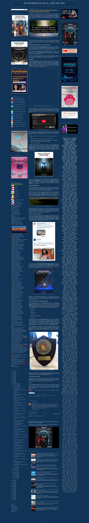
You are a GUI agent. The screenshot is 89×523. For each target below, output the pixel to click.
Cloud (64, 202)
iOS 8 (69, 482)
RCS (76, 406)
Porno (72, 328)
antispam (75, 253)
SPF (69, 265)
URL (65, 468)
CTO (71, 348)
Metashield (64, 257)
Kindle (72, 446)
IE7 (74, 306)
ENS (76, 260)
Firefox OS (72, 435)
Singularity (70, 386)
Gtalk (64, 379)
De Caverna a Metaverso (19, 257)
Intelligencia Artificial (67, 445)
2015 (13, 485)
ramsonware (75, 488)
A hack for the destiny (19, 305)
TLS (63, 314)
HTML (64, 244)
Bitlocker (75, 335)
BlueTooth (72, 207)
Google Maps (64, 320)
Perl (69, 353)
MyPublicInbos (65, 453)
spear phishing (65, 271)
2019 (13, 382)
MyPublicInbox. (70, 453)
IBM (70, 241)
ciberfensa (67, 414)
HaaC (69, 312)
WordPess (63, 473)
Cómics (64, 160)
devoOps (73, 415)
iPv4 (74, 201)
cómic (69, 235)
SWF (67, 462)
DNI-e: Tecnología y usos (19, 359)
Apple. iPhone (72, 426)
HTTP (76, 207)
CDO (34, 395)
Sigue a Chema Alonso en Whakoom (19, 106)
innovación (66, 170)
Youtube (64, 180)
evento (69, 284)
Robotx (74, 460)
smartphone (64, 221)
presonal (75, 487)
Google (66, 144)
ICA (74, 320)
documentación (65, 237)
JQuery (72, 445)
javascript (75, 202)
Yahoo (67, 251)
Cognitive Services (72, 170)
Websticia (74, 286)
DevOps (67, 259)
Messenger (74, 275)
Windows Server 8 (74, 472)
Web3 (70, 166)
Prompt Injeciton (68, 459)
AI (69, 140)
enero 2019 (15, 478)
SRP (71, 461)
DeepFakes (75, 179)
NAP (62, 405)
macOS (64, 238)
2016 (13, 483)
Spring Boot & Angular (19, 294)
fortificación (68, 192)
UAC (75, 213)
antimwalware (75, 413)
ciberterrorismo (65, 298)
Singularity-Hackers (14, 508)
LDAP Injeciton (64, 447)
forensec (72, 479)
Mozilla (75, 340)
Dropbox (63, 312)
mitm (72, 167)
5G (76, 334)
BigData (68, 171)
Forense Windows (18, 364)
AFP (62, 394)
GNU (66, 312)
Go (63, 328)
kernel (73, 274)
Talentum (75, 212)
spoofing (74, 197)
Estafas (75, 161)
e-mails (64, 254)
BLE (73, 271)
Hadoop (71, 320)
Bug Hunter (17, 233)
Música (75, 167)
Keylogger (75, 401)
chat (75, 244)
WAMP (76, 468)
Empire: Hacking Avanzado (19, 286)
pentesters (68, 238)
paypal (76, 333)
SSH (76, 261)
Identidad (71, 151)
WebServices (64, 388)
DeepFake (72, 327)
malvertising (70, 358)
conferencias (38, 395)
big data (63, 167)
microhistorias (65, 205)
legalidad (64, 227)
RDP (65, 273)
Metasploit (49, 195)
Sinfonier (70, 244)
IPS (65, 400)
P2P (75, 247)
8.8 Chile (16, 187)
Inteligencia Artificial (69, 141)
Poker (75, 382)
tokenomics (64, 185)
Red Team (17, 298)
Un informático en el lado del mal (44, 3)
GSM (75, 245)
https (71, 211)
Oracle (73, 198)
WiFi (71, 173)
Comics (68, 152)
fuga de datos (74, 188)
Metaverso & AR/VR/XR (19, 249)
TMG (74, 466)
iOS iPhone (72, 482)
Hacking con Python (18, 324)
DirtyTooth (65, 264)
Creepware (72, 375)
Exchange (66, 378)
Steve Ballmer (67, 466)
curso (74, 231)
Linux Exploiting (18, 332)
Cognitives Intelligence (66, 327)
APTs (76, 358)
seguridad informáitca (73, 346)
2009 (13, 494)
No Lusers (70, 154)
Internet (65, 154)
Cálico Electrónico (16, 210)
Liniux (65, 448)
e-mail (75, 159)
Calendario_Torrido (65, 241)
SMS (64, 192)
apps (75, 220)
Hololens (63, 441)
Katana (69, 446)
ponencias (68, 487)
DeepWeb (75, 288)
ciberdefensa (74, 332)
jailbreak (64, 195)
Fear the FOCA (15, 207)
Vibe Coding (67, 314)
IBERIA (74, 441)
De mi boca (73, 432)
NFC (71, 264)
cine (76, 226)
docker (64, 211)
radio (63, 212)
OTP (63, 273)
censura (69, 332)
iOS (68, 159)
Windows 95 (67, 368)
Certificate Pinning (71, 311)
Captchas (72, 254)
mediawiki (68, 485)
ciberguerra (70, 204)
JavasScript (75, 445)
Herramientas (74, 175)
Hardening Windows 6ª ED (19, 354)
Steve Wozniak (71, 307)
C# (76, 359)
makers (69, 232)
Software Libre (73, 192)
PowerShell (64, 171)
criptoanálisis (72, 258)
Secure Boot (72, 385)
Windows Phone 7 (68, 472)
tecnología (64, 275)
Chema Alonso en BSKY (17, 115)
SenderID (68, 313)
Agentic (63, 225)
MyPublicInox (74, 453)
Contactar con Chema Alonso (18, 98)
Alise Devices (75, 394)
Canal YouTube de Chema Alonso (19, 124)
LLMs (69, 157)
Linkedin (64, 246)
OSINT (16, 277)
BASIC (68, 325)
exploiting (71, 186)
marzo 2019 (15, 475)
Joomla (74, 255)
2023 (13, 376)
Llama (72, 221)
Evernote (63, 398)
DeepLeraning (65, 433)
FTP (70, 294)
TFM (69, 387)
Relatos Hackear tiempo (19, 266)
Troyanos (69, 210)
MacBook (67, 300)
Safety (70, 462)
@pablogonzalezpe (43, 384)
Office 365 (67, 268)
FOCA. (66, 435)
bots (71, 219)
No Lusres (73, 454)
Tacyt (72, 212)
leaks (67, 293)
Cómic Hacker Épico (18, 323)
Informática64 (66, 252)
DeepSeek (66, 235)
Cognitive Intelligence (67, 168)
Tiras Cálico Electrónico (19, 287)
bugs (76, 174)
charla (71, 231)
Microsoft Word (68, 340)
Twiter (69, 467)
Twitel (68, 248)
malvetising (64, 485)
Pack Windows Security (16, 213)
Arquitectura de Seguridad (19, 244)
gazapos (76, 480)
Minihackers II (17, 237)
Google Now (68, 439)
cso (65, 333)
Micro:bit (73, 381)
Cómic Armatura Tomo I (19, 297)
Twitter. (72, 467)
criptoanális (63, 475)
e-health (75, 292)
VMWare (74, 387)
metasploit (68, 167)
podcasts (64, 187)
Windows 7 (64, 179)
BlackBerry (65, 326)
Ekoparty (16, 191)
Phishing (64, 174)
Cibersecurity (75, 348)
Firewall (71, 225)
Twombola (75, 467)
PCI (66, 382)
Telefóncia (64, 467)
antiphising (75, 388)
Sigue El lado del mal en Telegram (19, 102)
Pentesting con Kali (19, 218)
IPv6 (73, 182)
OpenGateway (65, 265)
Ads (62, 299)
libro (75, 186)
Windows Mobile (64, 308)
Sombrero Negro (18, 263)
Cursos (65, 147)
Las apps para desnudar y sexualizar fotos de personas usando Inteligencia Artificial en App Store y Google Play (47, 454)
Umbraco (67, 468)
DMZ (75, 305)
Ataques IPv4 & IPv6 (19, 223)
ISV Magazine (69, 400)
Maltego (75, 365)
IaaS (72, 400)
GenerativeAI (65, 165)
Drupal (76, 327)
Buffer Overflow (67, 319)
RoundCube (65, 408)
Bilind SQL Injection (68, 428)
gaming (68, 208)
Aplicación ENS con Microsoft (20, 351)
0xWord (12, 504)
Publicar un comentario (33, 412)
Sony (76, 354)
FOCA (71, 155)
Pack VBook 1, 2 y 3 (15, 220)
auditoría (66, 164)
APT (71, 215)
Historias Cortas (18, 251)
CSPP (63, 267)
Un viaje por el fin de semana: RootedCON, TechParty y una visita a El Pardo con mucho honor (43, 11)
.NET (63, 194)
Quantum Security (18, 236)
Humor (75, 146)
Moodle (72, 340)
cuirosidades (68, 475)
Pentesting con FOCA (19, 331)
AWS (64, 304)
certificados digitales (68, 274)
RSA (70, 259)
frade (75, 479)
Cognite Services (68, 360)
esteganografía (74, 224)
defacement (69, 333)
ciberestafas (66, 213)
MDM (63, 339)
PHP (67, 195)
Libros (33, 396)
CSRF (68, 275)
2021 (13, 379)
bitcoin (71, 177)
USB (63, 262)
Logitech (68, 448)
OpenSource (64, 253)
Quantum (75, 205)
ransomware (64, 233)
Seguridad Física (66, 184)
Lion (73, 312)
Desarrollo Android (18, 338)
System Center (65, 387)
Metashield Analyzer (69, 381)
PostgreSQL (75, 353)
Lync (76, 448)
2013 (13, 488)
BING (76, 182)
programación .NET (66, 245)
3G (69, 254)
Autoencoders (48, 324)
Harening (75, 440)
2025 (13, 373)
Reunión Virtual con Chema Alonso (19, 99)
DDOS (71, 288)
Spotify (68, 253)
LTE (70, 380)
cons (75, 191)
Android (65, 153)
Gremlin (66, 328)
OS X (72, 285)
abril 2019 (15, 473)
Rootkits (67, 307)
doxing (63, 266)
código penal (65, 415)
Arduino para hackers (19, 219)
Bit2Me (72, 222)
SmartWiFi (64, 248)
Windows (64, 152)
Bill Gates (74, 325)
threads (68, 421)
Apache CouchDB (65, 425)
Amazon (68, 207)
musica (65, 393)
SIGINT (66, 461)
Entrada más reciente (32, 413)
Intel (72, 295)
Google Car (70, 361)
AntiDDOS (70, 304)
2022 (13, 377)
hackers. (64, 481)
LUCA (64, 161)
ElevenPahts (75, 299)
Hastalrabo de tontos (73, 272)
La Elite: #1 (17, 279)
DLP (75, 311)
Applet (74, 359)
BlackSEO (73, 240)
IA (71, 140)
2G (74, 334)
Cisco (71, 319)
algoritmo (65, 287)
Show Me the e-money (19, 278)
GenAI (67, 151)
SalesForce (67, 385)
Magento (66, 339)
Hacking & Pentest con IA (19, 239)
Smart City (72, 313)
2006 (13, 499)
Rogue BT (75, 407)
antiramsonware (74, 473)
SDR (73, 367)
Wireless (73, 199)
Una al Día (16, 358)
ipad (67, 180)
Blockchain (74, 168)
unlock (66, 492)
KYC (72, 401)
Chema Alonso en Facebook (18, 117)
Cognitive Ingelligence (72, 326)
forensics (65, 247)
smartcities (70, 318)
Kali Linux (72, 218)
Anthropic (69, 347)
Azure (69, 222)
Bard (73, 247)
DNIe (76, 271)
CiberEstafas (17, 264)
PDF (69, 219)
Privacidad (73, 142)
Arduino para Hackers (18, 291)
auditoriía (64, 474)
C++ (76, 428)
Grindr (72, 439)
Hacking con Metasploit (19, 300)
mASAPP (72, 345)
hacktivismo (75, 237)
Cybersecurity (71, 251)
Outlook (71, 291)
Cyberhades (13, 511)
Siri (73, 244)
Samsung (68, 321)
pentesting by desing (66, 346)
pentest (64, 150)
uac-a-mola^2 (55, 47)
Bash (63, 348)
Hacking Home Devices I (19, 245)
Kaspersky (67, 380)
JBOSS (63, 380)
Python (43, 180)
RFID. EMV (73, 459)
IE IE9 (74, 181)
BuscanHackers (67, 348)
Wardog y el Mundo (18, 339)
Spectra (75, 155)
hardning (75, 481)
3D (68, 288)
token (69, 215)
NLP (64, 405)
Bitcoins (72, 184)
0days (74, 318)
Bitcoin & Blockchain (18, 310)
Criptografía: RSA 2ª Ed (19, 337)
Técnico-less (71, 213)
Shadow (64, 386)
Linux (75, 151)
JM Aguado (33, 402)
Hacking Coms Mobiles (19, 352)
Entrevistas (68, 158)
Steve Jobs (70, 286)
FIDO (63, 435)
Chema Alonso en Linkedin (18, 118)
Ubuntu (66, 200)
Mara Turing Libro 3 (18, 267)
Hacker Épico (17, 343)
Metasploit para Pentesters (48, 133)
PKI (74, 300)
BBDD (76, 347)
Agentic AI (69, 247)
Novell (69, 328)
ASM (66, 311)
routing (63, 373)
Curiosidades (44, 395)
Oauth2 (64, 268)
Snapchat (73, 354)
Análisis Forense (74, 158)
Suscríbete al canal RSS (17, 120)
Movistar (74, 173)
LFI (75, 306)
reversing (70, 239)
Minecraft (64, 452)
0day (67, 254)
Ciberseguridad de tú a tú (19, 258)
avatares (75, 308)
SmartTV (67, 202)
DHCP (75, 375)
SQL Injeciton (71, 408)
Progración (63, 459)
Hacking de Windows (48, 267)
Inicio (45, 413)
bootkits (63, 345)
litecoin (66, 358)
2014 (13, 486)
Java (66, 212)
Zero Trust (71, 368)
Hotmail (76, 251)
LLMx (67, 447)
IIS (68, 194)
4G (63, 311)
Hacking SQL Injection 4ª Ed (20, 350)
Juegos (70, 182)
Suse (75, 386)
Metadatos (73, 157)
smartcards (72, 393)
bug (75, 165)
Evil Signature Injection (70, 434)
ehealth (64, 293)
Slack (73, 386)
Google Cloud (67, 267)
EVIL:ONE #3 (17, 274)
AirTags (68, 394)
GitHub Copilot (68, 295)
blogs (63, 188)
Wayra (71, 202)
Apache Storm (71, 425)
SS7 (64, 385)
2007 (13, 497)
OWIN (68, 455)
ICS (71, 312)
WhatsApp (68, 161)
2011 (13, 491)
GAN (71, 275)
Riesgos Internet (18, 296)
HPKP (67, 399)
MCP (72, 380)
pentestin (75, 345)
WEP (63, 412)
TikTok (72, 265)
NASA (67, 454)
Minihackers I (17, 238)
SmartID (76, 313)
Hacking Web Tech (18, 316)
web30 (72, 334)
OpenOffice (75, 257)
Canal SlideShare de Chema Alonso (19, 122)
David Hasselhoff (74, 284)
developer (69, 206)
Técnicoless (73, 210)
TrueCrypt (64, 355)
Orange (75, 366)
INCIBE (63, 400)
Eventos (54, 395)
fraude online (70, 201)
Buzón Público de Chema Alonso (19, 101)
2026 (13, 371)
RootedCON (70, 367)
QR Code (75, 341)
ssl (76, 219)
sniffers (63, 260)
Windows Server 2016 (19, 224)
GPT (70, 188)
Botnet (68, 233)
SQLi (67, 244)
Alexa (69, 240)
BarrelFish (63, 428)
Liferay (74, 447)
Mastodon (63, 307)
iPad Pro (76, 482)
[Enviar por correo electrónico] (29, 393)
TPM (76, 466)
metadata (71, 195)
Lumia (74, 448)
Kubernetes (64, 261)
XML (73, 355)
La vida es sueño (16, 392)
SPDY (69, 461)
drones (66, 266)
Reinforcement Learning (66, 407)
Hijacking (68, 221)
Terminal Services (70, 220)
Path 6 (64, 367)
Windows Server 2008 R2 (66, 413)
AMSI (65, 394)
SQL (75, 367)
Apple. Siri (68, 426)
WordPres (67, 473)
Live (68, 365)
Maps (66, 352)
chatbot (66, 224)
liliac (68, 419)
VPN (72, 235)
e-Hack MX (16, 195)
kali (72, 200)
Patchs (67, 353)
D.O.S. (67, 279)
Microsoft (66, 162)
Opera (74, 285)
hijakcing (63, 482)
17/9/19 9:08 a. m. (35, 409)
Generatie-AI (73, 398)
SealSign (75, 291)
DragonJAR (16, 185)
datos (73, 228)
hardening (65, 148)
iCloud (66, 345)
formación (64, 146)
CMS (67, 305)
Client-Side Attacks (18, 304)
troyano (72, 245)
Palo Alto (71, 382)
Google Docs (64, 439)
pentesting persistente (72, 278)
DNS (74, 187)
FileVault (69, 435)
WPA (63, 368)
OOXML (67, 217)
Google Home (70, 280)
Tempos (68, 155)
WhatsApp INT (17, 256)
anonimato (65, 222)
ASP (63, 335)
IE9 (67, 285)
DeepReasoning (65, 306)
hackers (74, 150)
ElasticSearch (74, 433)
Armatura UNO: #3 (18, 283)
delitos (73, 333)
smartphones (67, 373)
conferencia (64, 206)
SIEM (63, 461)
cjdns (75, 414)
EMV (67, 361)
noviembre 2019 (16, 385)
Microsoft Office (69, 257)
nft (75, 228)
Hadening (72, 440)
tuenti (76, 258)
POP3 (69, 382)
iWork (69, 345)
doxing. (71, 475)
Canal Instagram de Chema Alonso (19, 126)
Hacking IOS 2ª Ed (18, 333)
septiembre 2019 (16, 388)
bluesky (68, 474)
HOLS (66, 379)
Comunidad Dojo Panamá (19, 199)
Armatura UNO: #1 (18, 285)
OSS (65, 455)
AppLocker (75, 425)
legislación (71, 234)
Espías (63, 378)
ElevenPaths (51, 106)
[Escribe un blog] (30, 393)
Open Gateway (72, 252)
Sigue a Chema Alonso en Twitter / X (19, 111)
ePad (74, 475)
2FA (75, 178)
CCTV (69, 374)
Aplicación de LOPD (18, 363)
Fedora (73, 378)
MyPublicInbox (13, 505)
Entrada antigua (56, 413)
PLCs (63, 313)
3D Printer (70, 271)
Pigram (72, 353)
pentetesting (64, 487)
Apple (68, 153)
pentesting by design (68, 486)
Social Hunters (17, 260)
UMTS (70, 331)
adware (73, 226)
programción (70, 488)
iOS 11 (66, 482)
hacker (71, 248)
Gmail (71, 187)
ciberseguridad (67, 142)
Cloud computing (74, 185)
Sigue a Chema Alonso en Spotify (19, 109)
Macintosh (71, 365)
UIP (63, 468)
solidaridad (64, 421)
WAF (75, 301)
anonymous (74, 315)
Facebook (68, 160)
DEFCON (70, 279)
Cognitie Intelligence (74, 360)
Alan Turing (71, 394)
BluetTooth (73, 428)
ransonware (74, 420)
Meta (69, 285)
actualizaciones (70, 388)
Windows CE (67, 412)
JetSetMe (66, 446)
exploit (71, 181)
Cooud (65, 432)
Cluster (16, 320)
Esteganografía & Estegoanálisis (20, 330)
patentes (66, 318)
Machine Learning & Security (20, 292)
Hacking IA (17, 234)
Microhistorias (17, 341)
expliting (63, 479)
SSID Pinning (74, 461)
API (73, 239)
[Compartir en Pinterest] (34, 393)
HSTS (68, 320)
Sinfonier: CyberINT (18, 317)
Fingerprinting (74, 152)
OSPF (63, 455)
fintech (66, 479)
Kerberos (63, 352)
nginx (62, 372)
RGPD (63, 460)
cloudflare (65, 201)
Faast (76, 206)
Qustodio (73, 406)
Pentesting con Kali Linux (19, 334)
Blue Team (75, 262)
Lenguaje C (65, 365)
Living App (64, 207)
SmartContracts (68, 199)
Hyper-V (69, 379)
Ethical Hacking (18, 221)
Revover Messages (69, 460)
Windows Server (66, 177)
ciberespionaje (66, 186)
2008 (13, 496)
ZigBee (71, 473)
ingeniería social (70, 262)
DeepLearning (73, 238)
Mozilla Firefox (69, 246)
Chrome (72, 208)
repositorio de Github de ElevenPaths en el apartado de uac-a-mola (44, 211)
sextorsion (75, 302)
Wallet (73, 331)
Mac (67, 234)
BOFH (71, 325)
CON (76, 180)
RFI (65, 313)
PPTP (76, 320)
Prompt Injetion (69, 406)
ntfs (72, 485)
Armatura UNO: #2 (18, 284)
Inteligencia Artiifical (68, 401)
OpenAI (69, 198)
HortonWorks (72, 399)
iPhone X (64, 419)
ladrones (63, 358)
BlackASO (65, 374)
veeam (69, 492)
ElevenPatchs (64, 434)
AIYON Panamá (17, 201)
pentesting (66, 140)
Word (71, 413)
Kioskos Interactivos (73, 338)
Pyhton (67, 367)
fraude (72, 171)
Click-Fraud (75, 319)
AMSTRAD (73, 266)
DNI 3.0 (70, 432)
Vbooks (72, 301)
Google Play (65, 198)
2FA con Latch (40, 307)
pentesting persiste (74, 486)
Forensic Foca (74, 294)
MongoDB (72, 352)
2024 (13, 374)
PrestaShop (64, 354)
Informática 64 (69, 255)
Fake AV (70, 378)
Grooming (64, 338)
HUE (69, 399)
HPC (63, 440)
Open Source (66, 181)
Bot (69, 293)
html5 (72, 302)
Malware (73, 147)
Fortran (76, 435)
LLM (71, 150)
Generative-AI (74, 160)
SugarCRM (71, 466)
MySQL (75, 195)
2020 (13, 380)
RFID (75, 295)
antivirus (63, 258)
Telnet (67, 467)
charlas (69, 147)
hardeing (67, 481)
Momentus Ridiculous (73, 267)
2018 (13, 480)
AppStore (73, 347)
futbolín (73, 480)
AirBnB (76, 373)
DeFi (73, 279)
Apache (68, 185)
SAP (62, 385)
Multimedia (64, 291)
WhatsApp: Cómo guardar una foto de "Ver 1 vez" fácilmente (46, 459)
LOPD (65, 234)
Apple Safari (70, 299)
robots (74, 219)
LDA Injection (75, 446)
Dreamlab (16, 189)
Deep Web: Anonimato (19, 319)
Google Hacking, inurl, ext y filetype (42, 495)
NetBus (70, 454)
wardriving (68, 334)
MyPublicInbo (74, 452)
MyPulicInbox (64, 454)
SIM (69, 281)
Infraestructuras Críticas (19, 312)
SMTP (65, 321)
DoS (70, 306)
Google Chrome (66, 191)
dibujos (69, 224)
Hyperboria (73, 379)
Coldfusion (64, 361)
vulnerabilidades (68, 260)
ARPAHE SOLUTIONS (18, 203)
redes (73, 164)
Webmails (74, 246)
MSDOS (63, 300)
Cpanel (69, 375)
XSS (70, 180)
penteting (68, 393)
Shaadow (76, 385)
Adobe (66, 304)
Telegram (64, 208)
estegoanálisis (65, 288)
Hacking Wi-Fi (17, 273)
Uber (71, 387)
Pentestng (75, 405)
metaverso (75, 211)
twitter (64, 166)
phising (71, 420)
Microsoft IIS (72, 366)
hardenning (71, 481)
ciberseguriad (71, 474)
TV (69, 301)
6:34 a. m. (44, 394)
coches (72, 292)
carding (66, 332)
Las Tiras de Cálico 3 (19, 246)
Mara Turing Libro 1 (18, 270)
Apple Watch (70, 359)
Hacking (30, 396)
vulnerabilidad (72, 373)
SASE (76, 460)
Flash (66, 398)
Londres (71, 448)
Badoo (75, 427)
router (76, 372)
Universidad (64, 157)
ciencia (63, 333)
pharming (68, 420)
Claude (73, 214)
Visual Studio (68, 292)
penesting (63, 486)
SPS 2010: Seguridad (18, 360)
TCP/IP (76, 307)
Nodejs (76, 352)
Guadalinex (75, 439)
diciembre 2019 (16, 383)
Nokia (67, 405)
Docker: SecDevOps (18, 299)
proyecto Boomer (32, 150)
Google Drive (75, 361)
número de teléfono (67, 372)
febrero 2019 (15, 476)
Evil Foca (75, 222)
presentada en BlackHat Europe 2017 (48, 61)
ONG (66, 281)
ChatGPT (71, 159)
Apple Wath (64, 426)
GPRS (75, 193)
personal (64, 159)
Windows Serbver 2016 (73, 412)
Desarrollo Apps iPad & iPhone (20, 347)
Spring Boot (17, 290)
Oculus (70, 455)
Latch (68, 150)
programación (69, 179)
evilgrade (69, 392)
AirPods (66, 335)
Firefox (68, 187)
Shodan (71, 194)
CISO (76, 266)
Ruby (74, 261)
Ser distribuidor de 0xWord (15, 205)
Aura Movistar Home (70, 427)
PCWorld (70, 205)
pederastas (71, 419)
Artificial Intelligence (72, 148)
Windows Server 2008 (73, 314)
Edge (65, 285)
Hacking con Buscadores (19, 357)
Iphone (64, 151)
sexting (76, 274)
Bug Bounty (17, 272)
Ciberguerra (17, 243)
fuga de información (73, 233)
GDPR (68, 264)
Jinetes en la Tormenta (19, 271)
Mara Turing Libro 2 (18, 269)
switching (73, 358)
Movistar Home (74, 172)
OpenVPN (63, 353)
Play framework (64, 406)
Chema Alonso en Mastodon (18, 113)
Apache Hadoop (70, 335)
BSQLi (64, 279)
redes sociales (65, 193)
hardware (68, 174)
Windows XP (65, 204)
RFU (76, 459)
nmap (63, 318)
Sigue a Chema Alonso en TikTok (19, 104)
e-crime (69, 200)
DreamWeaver (70, 433)
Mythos (69, 341)
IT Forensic (16, 193)
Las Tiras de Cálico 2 (19, 259)
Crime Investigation (18, 307)
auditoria (64, 414)
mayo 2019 (15, 472)
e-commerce (74, 259)
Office (69, 212)
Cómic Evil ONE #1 (18, 293)
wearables (71, 421)
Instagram (75, 227)
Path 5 (71, 261)
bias (65, 262)
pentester (73, 232)
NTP (76, 381)
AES (66, 347)
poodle (72, 487)
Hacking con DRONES (19, 306)
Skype (68, 273)
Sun (71, 268)
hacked (75, 204)
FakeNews (67, 225)
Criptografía (74, 166)
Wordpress (65, 197)
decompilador (70, 415)
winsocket (72, 492)
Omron (73, 455)
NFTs (70, 228)
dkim (75, 265)
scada (69, 266)
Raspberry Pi (17, 276)
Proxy (67, 219)
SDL (68, 408)
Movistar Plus (66, 228)
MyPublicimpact (14, 507)
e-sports (69, 302)
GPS (66, 194)
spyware (75, 298)
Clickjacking (71, 305)
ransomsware (73, 372)
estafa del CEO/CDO (39, 321)
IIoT (76, 441)
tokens (73, 180)
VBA (70, 468)
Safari (67, 301)
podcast (66, 188)
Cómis (67, 432)
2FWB (65, 325)
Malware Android (18, 318)
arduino (67, 258)
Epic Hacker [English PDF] (19, 327)
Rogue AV (71, 407)
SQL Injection (71, 165)
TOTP (68, 231)
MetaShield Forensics (66, 366)
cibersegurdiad (72, 414)
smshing (76, 393)
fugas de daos (69, 480)
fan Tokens (69, 214)
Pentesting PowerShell (19, 321)
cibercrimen (68, 172)
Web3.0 (71, 355)
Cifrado (63, 175)
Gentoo (76, 378)
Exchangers (75, 434)
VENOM (73, 468)
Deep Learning (66, 173)
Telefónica (38, 396)
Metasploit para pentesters (21, 344)
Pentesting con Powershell (41, 63)
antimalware (71, 193)
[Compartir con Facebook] (32, 393)
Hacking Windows (18, 303)
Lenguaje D (70, 447)
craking (75, 474)
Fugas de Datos (69, 227)
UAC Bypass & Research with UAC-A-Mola (43, 106)
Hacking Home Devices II (19, 240)
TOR (63, 224)
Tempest (63, 292)
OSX (64, 382)
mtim (70, 485)
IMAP (75, 399)
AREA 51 (16, 197)
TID (71, 226)
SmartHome (71, 217)
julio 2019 (15, 469)
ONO (76, 454)
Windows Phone (71, 308)
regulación (64, 334)
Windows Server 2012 (19, 345)
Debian (64, 259)
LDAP (66, 215)
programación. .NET (65, 488)
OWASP (68, 291)
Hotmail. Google (67, 441)
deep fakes (69, 287)
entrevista (73, 287)
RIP (65, 460)
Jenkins (63, 446)
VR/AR (73, 241)
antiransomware (65, 278)
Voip (74, 235)
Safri (72, 462)
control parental (64, 284)
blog (75, 184)
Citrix (73, 206)
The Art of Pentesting (18, 247)
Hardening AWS (17, 253)
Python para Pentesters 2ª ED (20, 325)
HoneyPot (68, 338)
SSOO (75, 408)
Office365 (74, 264)
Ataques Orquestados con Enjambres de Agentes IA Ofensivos (47, 507)
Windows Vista (68, 175)
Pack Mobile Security (15, 212)
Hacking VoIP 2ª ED (18, 340)
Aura (72, 161)
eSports (66, 392)
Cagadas (63, 360)
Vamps (68, 355)
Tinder (67, 331)
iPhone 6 (72, 392)
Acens (67, 359)
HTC (65, 440)
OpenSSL (71, 300)
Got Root (16, 314)
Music (76, 312)
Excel (69, 218)
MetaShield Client (70, 339)
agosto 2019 (15, 467)
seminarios (63, 347)
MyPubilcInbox (65, 341)
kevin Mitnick (71, 298)
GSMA (64, 295)
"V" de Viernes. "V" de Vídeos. (18, 416)
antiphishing (74, 268)
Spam (67, 166)
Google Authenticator (65, 272)
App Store (65, 299)
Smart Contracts (72, 273)
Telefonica (63, 331)
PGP (68, 261)
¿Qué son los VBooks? (16, 217)
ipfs (66, 419)
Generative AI (65, 182)
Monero (69, 352)
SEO (67, 239)
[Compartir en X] (31, 393)
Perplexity (64, 239)
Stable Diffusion (73, 321)
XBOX (72, 253)
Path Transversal (71, 405)
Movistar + (72, 191)
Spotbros (63, 466)
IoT (76, 187)
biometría (64, 214)
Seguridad (75, 281)
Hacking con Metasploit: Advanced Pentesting (45, 385)
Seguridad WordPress (19, 313)
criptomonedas (70, 178)
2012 (13, 489)
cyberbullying (64, 302)
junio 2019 (15, 470)
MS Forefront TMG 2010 (19, 361)
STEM (63, 462)
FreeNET (69, 398)
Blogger (73, 260)
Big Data (16, 250)
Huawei (71, 441)
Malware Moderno (18, 265)
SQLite (71, 281)
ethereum (70, 237)
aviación (75, 368)
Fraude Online (17, 356)
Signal (67, 386)
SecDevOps (65, 286)
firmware (69, 479)
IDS (72, 306)
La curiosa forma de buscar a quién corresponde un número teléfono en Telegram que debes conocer (46, 472)
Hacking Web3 (17, 252)
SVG (65, 462)
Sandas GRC (69, 354)
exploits (67, 211)
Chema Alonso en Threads (18, 108)
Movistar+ (67, 226)
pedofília (75, 485)
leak (76, 201)
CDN (71, 374)
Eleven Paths (73, 153)
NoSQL (72, 341)
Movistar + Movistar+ (69, 452)
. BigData (75, 421)
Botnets (64, 220)
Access (64, 359)
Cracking (75, 194)
